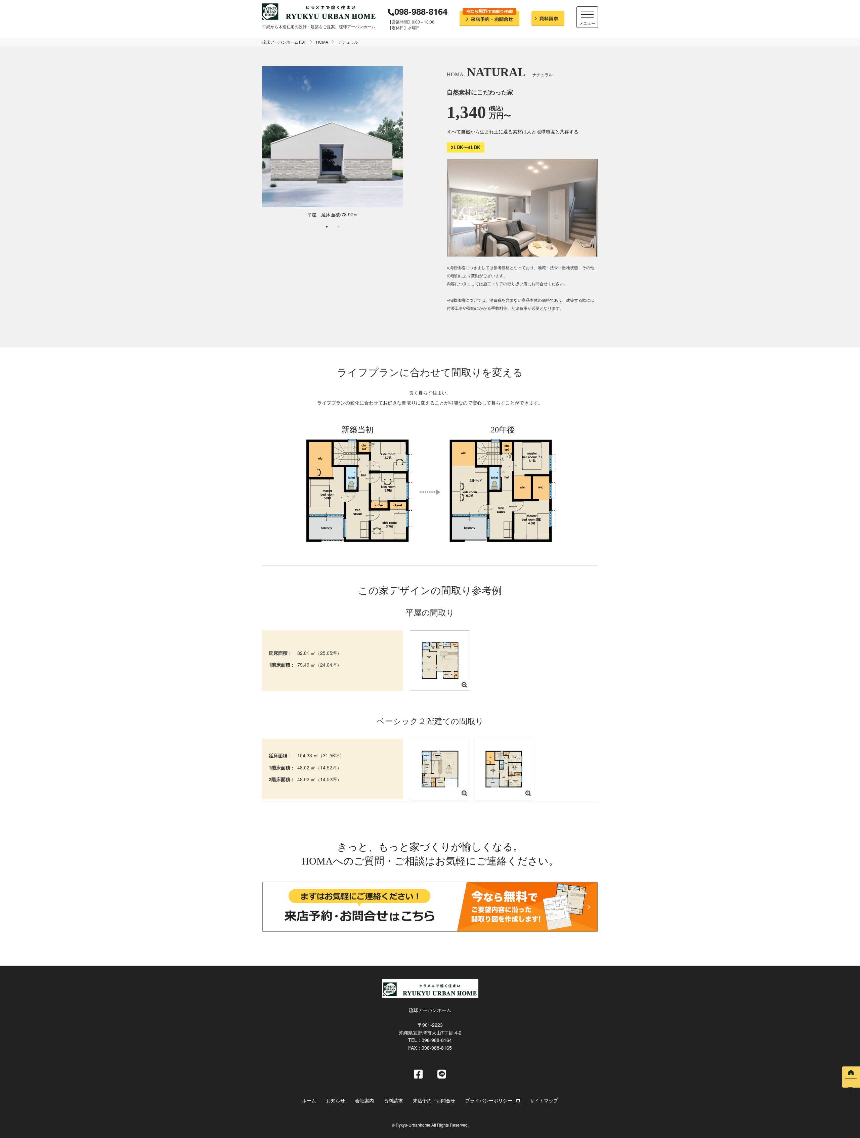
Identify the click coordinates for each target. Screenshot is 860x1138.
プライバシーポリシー (488, 1100)
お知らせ (335, 1100)
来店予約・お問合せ (434, 1100)
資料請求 (393, 1100)
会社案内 (364, 1100)
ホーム (309, 1100)
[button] (327, 226)
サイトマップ (544, 1100)
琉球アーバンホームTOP (284, 42)
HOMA (322, 42)
